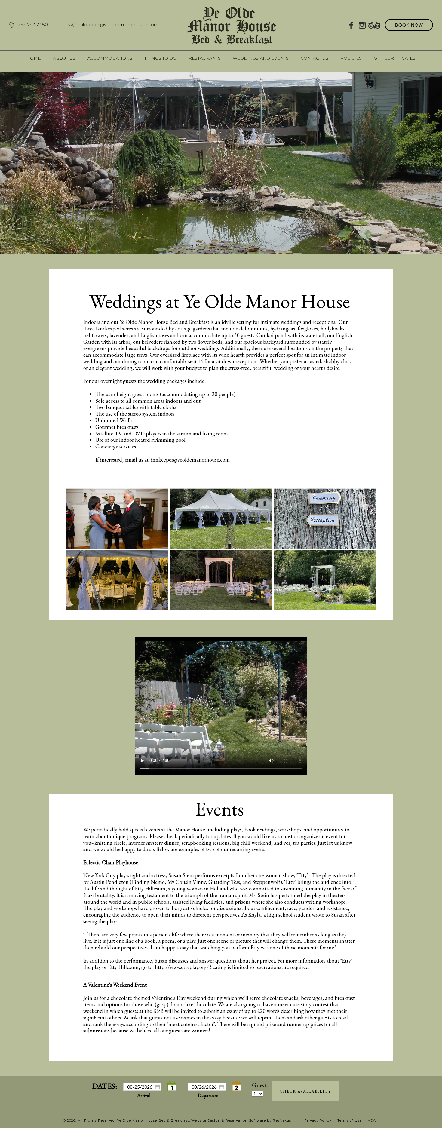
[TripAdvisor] (374, 25)
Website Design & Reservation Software (228, 1120)
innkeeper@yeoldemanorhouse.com (117, 24)
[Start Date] (172, 1086)
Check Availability (305, 1091)
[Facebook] (351, 25)
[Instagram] (362, 25)
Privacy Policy (317, 1120)
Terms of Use (349, 1120)
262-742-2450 (33, 24)
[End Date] (236, 1086)
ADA (372, 1120)
